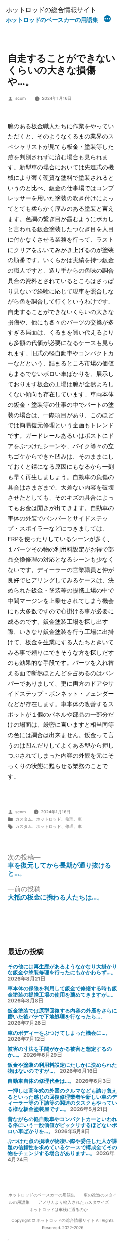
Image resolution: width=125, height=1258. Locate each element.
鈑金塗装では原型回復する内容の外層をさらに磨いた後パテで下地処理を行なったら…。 (62, 1014)
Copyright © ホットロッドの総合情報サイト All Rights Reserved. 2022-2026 (62, 1224)
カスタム (23, 819)
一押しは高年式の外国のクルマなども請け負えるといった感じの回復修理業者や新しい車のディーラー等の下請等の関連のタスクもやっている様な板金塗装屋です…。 (62, 1100)
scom (20, 98)
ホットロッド (48, 819)
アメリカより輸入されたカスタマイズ (73, 1202)
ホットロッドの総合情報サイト (51, 10)
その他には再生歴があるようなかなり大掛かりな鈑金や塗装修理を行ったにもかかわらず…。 (62, 969)
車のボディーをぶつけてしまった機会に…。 (59, 1033)
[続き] (107, 20)
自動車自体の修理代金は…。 (41, 1081)
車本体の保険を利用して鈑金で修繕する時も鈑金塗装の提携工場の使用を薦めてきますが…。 (62, 991)
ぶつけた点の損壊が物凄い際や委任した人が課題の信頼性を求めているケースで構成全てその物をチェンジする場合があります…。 (62, 1147)
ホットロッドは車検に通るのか (59, 1209)
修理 (69, 819)
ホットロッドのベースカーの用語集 (52, 19)
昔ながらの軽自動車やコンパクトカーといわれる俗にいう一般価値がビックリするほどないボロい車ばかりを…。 (62, 1125)
